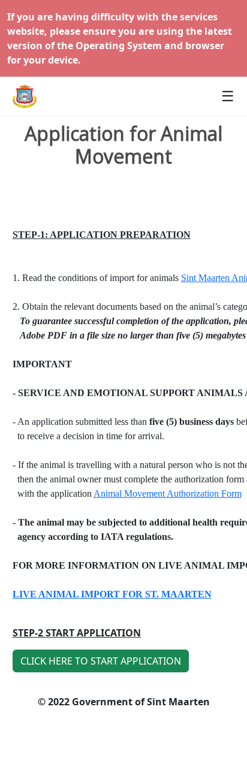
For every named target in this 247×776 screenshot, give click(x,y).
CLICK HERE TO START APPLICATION (100, 661)
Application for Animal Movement (123, 145)
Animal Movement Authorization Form (168, 493)
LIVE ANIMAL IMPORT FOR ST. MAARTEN (112, 594)
